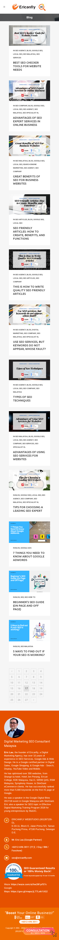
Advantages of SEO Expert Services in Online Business (27, 121)
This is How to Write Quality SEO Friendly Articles (29, 290)
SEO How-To (30, 597)
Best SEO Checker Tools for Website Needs (27, 66)
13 (33, 682)
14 (41, 682)
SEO (22, 597)
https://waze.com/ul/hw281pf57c (29, 884)
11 (19, 682)
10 (11, 682)
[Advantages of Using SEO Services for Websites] (29, 421)
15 (11, 688)
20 (11, 694)
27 (26, 699)
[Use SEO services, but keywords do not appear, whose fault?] (29, 314)
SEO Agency (20, 51)
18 (33, 688)
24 (41, 694)
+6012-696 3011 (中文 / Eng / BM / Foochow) (30, 849)
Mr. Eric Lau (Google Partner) (27, 839)
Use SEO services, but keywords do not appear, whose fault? (29, 345)
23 (33, 694)
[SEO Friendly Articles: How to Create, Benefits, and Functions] (29, 204)
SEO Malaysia (29, 54)
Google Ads (26, 548)
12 (26, 682)
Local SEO (17, 54)
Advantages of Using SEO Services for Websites (29, 455)
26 (19, 699)
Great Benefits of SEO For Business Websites (26, 180)
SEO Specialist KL (31, 113)
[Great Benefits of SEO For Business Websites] (29, 146)
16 (19, 688)
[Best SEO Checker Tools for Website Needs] (29, 35)
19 (41, 688)
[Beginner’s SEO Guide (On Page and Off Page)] (29, 581)
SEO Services (28, 444)
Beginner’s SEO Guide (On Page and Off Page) (28, 605)
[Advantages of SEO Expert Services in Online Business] (29, 90)
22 (26, 694)
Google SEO (37, 51)
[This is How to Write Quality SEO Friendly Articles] (29, 259)
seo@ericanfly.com (22, 857)
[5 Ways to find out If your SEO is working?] (29, 630)
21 (19, 694)
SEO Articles (21, 219)
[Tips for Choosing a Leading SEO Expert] (29, 480)
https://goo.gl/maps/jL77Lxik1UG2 (29, 891)
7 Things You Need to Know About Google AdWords (29, 556)
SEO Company (21, 106)
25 (11, 699)
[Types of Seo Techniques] (29, 370)
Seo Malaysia (27, 646)
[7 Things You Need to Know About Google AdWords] (29, 532)
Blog (29, 51)
